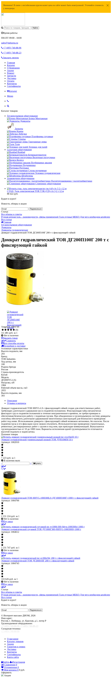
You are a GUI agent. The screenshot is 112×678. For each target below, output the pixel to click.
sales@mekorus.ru (9, 43)
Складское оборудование (19, 149)
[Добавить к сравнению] (3, 466)
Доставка (11, 78)
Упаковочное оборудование (20, 178)
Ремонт (10, 73)
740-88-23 (12, 52)
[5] (14, 330)
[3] (8, 330)
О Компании (13, 68)
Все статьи (6, 219)
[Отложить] (3, 469)
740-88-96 (12, 48)
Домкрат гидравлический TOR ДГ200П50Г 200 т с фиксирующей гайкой (37, 560)
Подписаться (35, 209)
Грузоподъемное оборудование (22, 116)
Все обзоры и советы (11, 214)
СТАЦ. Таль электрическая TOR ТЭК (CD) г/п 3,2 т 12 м (35, 191)
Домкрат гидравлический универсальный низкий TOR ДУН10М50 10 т (37, 439)
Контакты (12, 83)
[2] (5, 330)
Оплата (10, 81)
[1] (3, 330)
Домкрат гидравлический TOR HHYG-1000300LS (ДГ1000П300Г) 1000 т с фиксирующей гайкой (49, 498)
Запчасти (11, 75)
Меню (10, 96)
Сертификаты (14, 86)
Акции (10, 70)
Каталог (11, 65)
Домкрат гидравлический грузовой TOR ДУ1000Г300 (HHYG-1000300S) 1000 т (41, 529)
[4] (11, 330)
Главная (11, 62)
